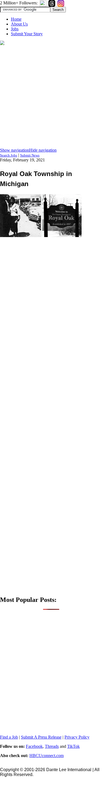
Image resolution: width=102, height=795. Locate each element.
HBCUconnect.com (46, 755)
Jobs (14, 29)
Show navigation (14, 150)
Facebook (34, 746)
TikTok (73, 746)
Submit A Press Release (41, 737)
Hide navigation (43, 150)
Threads (52, 746)
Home (16, 19)
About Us (19, 24)
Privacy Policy (76, 737)
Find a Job (9, 737)
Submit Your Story (27, 33)
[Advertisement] (51, 97)
